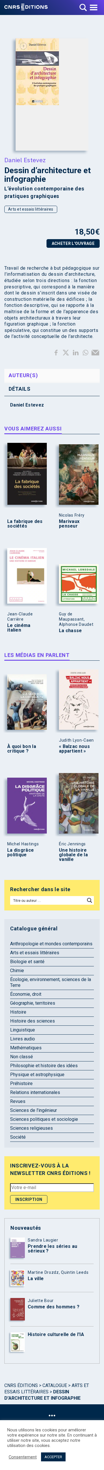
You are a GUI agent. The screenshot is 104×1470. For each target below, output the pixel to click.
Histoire (18, 1012)
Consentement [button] (23, 1457)
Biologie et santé (27, 961)
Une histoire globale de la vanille (73, 855)
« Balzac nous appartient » (74, 748)
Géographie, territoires (32, 1003)
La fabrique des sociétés (25, 523)
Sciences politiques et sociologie (44, 1119)
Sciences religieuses (31, 1128)
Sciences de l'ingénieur (33, 1110)
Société (18, 1137)
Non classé (21, 1056)
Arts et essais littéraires (30, 209)
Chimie (17, 970)
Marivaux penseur (69, 523)
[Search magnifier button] (89, 900)
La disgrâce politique (20, 852)
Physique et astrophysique (37, 1074)
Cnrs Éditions (21, 1385)
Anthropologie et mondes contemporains (51, 943)
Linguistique (22, 1030)
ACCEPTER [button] (53, 1457)
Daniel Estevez (25, 160)
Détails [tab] (20, 389)
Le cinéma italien (19, 627)
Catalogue (54, 1385)
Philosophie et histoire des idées (44, 1065)
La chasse (70, 630)
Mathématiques (26, 1047)
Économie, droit (25, 994)
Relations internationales (35, 1092)
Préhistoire (21, 1083)
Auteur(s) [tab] (23, 375)
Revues (17, 1101)
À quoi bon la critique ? (21, 748)
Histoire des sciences (32, 1021)
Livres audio (22, 1039)
